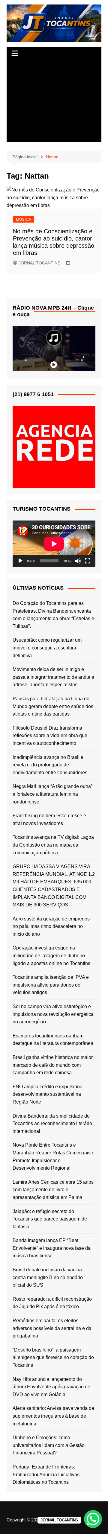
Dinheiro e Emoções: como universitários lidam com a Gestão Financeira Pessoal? (49, 1445)
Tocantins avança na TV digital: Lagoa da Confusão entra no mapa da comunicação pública (53, 845)
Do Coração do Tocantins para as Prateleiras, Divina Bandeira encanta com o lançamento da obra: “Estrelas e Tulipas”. (53, 615)
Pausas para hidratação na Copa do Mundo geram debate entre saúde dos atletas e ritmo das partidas (53, 706)
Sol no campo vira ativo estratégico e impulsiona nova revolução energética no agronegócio (53, 1014)
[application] (54, 544)
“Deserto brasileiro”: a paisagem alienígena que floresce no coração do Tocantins (53, 1357)
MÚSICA (23, 219)
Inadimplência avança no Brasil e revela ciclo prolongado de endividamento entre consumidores (50, 765)
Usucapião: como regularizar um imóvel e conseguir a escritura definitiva (47, 647)
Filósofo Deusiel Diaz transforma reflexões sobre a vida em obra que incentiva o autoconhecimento (50, 735)
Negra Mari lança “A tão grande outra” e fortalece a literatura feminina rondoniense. (52, 794)
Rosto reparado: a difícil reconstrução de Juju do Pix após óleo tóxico (52, 1302)
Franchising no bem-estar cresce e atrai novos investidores (49, 819)
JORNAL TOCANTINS (39, 263)
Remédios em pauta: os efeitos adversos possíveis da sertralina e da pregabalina (52, 1328)
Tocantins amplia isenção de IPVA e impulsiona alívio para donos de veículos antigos (51, 985)
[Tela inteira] (88, 561)
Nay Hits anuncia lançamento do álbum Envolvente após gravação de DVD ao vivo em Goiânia (51, 1387)
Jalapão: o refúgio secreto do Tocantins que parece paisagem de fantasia (50, 1219)
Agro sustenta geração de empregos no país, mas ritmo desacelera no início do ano (51, 926)
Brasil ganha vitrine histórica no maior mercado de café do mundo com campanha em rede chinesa (53, 1065)
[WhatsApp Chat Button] (93, 1519)
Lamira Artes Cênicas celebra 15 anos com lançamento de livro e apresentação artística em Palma (53, 1190)
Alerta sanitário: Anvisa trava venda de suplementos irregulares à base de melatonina (53, 1416)
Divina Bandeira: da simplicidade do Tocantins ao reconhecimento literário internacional (52, 1123)
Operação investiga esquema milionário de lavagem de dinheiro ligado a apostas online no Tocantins (51, 955)
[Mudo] (78, 561)
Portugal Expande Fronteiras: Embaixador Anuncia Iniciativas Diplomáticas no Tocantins (46, 1474)
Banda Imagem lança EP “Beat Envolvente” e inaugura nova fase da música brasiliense (52, 1248)
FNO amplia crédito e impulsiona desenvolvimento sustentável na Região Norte (47, 1094)
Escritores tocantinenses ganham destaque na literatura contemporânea (53, 1039)
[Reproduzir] (20, 561)
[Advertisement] (54, 101)
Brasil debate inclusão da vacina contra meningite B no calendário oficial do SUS (48, 1277)
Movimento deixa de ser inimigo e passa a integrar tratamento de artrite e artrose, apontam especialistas (53, 677)
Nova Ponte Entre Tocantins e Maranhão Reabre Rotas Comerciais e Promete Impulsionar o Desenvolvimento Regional (53, 1156)
